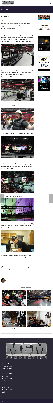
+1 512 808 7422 (11, 382)
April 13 (14, 307)
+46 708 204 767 (13, 391)
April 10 (39, 328)
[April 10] (39, 319)
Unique (30, 255)
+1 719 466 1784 (11, 392)
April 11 (14, 328)
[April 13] (14, 298)
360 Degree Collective (7, 366)
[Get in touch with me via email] (7, 280)
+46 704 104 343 (13, 380)
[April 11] (14, 319)
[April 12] (39, 298)
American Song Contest (7, 368)
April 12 (39, 307)
